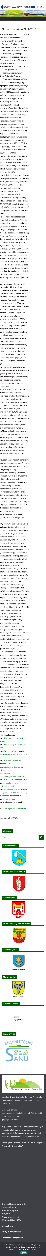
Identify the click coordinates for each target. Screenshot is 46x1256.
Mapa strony (7, 1226)
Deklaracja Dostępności (12, 1237)
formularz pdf (8, 786)
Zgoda (23, 1253)
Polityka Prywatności (11, 1232)
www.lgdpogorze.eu (18, 357)
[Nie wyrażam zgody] (43, 1249)
